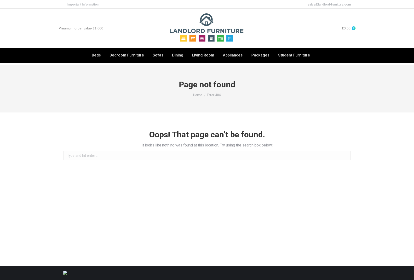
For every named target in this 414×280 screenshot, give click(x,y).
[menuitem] (96, 55)
